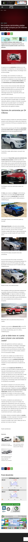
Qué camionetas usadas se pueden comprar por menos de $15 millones (18, 445)
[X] (5, 33)
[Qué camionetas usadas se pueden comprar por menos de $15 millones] (18, 439)
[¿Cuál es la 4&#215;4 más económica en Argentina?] (6, 439)
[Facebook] (2, 33)
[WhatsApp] (11, 33)
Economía (5, 23)
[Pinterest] (8, 33)
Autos (5, 10)
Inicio (2, 10)
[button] (2, 7)
